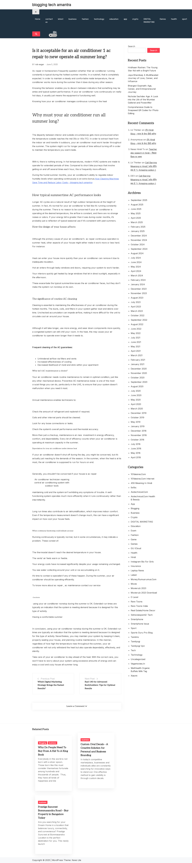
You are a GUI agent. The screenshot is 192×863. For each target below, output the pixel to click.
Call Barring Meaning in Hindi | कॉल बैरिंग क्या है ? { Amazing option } (143, 166)
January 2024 (138, 284)
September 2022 (139, 320)
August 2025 (137, 204)
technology (99, 19)
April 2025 (136, 218)
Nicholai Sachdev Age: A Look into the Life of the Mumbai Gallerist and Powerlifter (143, 99)
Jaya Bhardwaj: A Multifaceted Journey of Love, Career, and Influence (143, 78)
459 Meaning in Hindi (141, 483)
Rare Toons (136, 601)
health (174, 19)
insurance (136, 566)
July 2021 (135, 337)
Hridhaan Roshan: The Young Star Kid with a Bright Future (142, 69)
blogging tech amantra (51, 4)
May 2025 (136, 213)
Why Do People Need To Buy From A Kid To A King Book (53, 751)
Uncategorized (138, 659)
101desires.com (138, 474)
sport (184, 19)
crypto (135, 19)
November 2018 (139, 435)
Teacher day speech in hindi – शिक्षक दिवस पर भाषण (143, 153)
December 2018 (138, 430)
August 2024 (137, 253)
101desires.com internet (142, 478)
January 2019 (137, 426)
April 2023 (136, 306)
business (73, 19)
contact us (49, 20)
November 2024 (139, 240)
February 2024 (138, 280)
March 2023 (137, 311)
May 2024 (136, 266)
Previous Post (48, 678)
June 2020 (136, 395)
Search (131, 46)
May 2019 (135, 422)
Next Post (90, 678)
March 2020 (137, 408)
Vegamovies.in (138, 663)
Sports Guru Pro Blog (142, 632)
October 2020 (137, 377)
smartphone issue (140, 623)
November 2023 (139, 293)
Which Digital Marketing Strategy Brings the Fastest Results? (51, 685)
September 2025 (139, 200)
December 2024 (139, 235)
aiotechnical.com (139, 492)
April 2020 (136, 404)
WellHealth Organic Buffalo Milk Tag (140, 670)
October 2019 (137, 417)
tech (133, 650)
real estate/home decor (143, 610)
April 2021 (136, 351)
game (133, 539)
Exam (133, 530)
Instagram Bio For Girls (142, 561)
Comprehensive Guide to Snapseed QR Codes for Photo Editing (143, 110)
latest (60, 19)
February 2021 (138, 360)
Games (163, 19)
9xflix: (134, 487)
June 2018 (136, 448)
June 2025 (136, 209)
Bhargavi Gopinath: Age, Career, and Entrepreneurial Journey (142, 88)
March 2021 (136, 355)
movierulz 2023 (138, 588)
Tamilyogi (135, 641)
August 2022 (137, 324)
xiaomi (134, 675)
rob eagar (39, 64)
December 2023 (139, 289)
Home (37, 19)
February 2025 (138, 226)
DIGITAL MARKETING (149, 20)
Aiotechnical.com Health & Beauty (143, 498)
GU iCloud (136, 548)
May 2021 (135, 346)
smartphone (137, 619)
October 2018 (137, 439)
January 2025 (138, 231)
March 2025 (137, 222)
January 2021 (137, 364)
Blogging (135, 508)
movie (134, 584)
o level (134, 597)
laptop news (137, 570)
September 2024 (139, 249)
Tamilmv (135, 637)
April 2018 (136, 457)
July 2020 (136, 391)
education (113, 19)
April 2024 (136, 271)
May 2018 (135, 453)
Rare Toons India (139, 606)
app (125, 19)
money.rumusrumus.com (143, 579)
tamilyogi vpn (138, 646)
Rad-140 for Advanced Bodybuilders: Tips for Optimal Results (100, 685)
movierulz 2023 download (144, 592)
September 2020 (139, 382)
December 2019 (138, 413)
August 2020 (137, 386)
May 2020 (136, 399)
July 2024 (136, 257)
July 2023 (136, 302)
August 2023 (137, 297)
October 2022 (137, 315)
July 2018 (135, 444)
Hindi (133, 557)
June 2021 (136, 342)
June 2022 (136, 328)
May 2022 (136, 333)
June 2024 (136, 262)
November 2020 (139, 373)
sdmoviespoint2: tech (142, 615)
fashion (85, 19)
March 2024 (137, 275)
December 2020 (139, 368)
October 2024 (138, 244)
